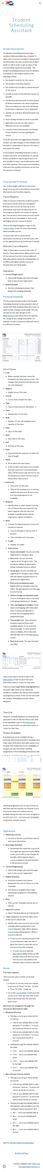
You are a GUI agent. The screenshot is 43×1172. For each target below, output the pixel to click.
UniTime (24, 1153)
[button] (3, 3)
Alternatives (8, 316)
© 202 (17, 1153)
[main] (21, 25)
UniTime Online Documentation (21, 1143)
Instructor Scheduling (30, 817)
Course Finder (8, 228)
